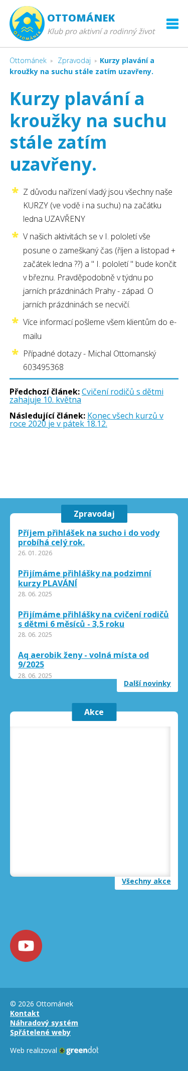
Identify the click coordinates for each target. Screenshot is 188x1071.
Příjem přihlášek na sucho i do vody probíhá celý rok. (88, 537)
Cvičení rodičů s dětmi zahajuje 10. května (86, 395)
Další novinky (147, 683)
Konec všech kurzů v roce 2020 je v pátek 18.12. (86, 419)
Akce (94, 712)
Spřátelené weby (40, 1032)
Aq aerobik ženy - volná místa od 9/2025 (83, 659)
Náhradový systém (44, 1022)
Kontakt (25, 1013)
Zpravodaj (94, 513)
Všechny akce (146, 881)
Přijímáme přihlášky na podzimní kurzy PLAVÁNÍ (84, 578)
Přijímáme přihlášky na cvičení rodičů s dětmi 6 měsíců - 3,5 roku (93, 619)
